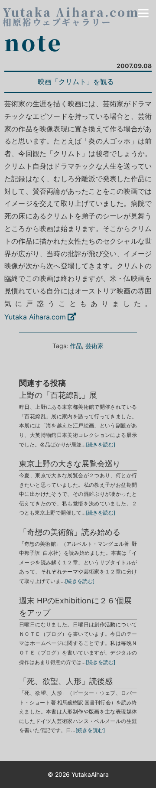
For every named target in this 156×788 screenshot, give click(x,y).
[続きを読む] (100, 444)
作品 (76, 345)
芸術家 (94, 345)
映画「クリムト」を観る (76, 81)
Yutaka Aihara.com (35, 317)
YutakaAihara (90, 774)
